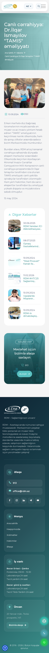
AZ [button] (27, 6)
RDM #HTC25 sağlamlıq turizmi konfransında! (31, 280)
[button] (5, 648)
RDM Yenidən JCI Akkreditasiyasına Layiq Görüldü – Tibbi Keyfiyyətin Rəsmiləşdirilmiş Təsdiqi (33, 227)
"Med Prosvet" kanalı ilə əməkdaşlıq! (31, 262)
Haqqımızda (13, 529)
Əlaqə (10, 546)
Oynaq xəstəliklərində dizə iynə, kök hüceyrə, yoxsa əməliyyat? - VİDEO (31, 245)
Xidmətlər (12, 535)
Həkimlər (12, 541)
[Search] (39, 6)
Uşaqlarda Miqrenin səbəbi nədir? (31, 297)
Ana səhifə (12, 523)
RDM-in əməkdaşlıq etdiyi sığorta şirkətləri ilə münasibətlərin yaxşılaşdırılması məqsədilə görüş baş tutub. (32, 314)
